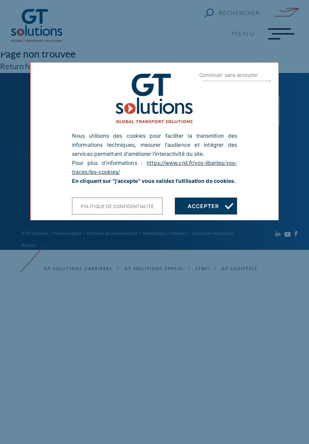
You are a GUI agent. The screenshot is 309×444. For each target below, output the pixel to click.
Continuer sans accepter (228, 75)
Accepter (203, 206)
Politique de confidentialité (117, 206)
